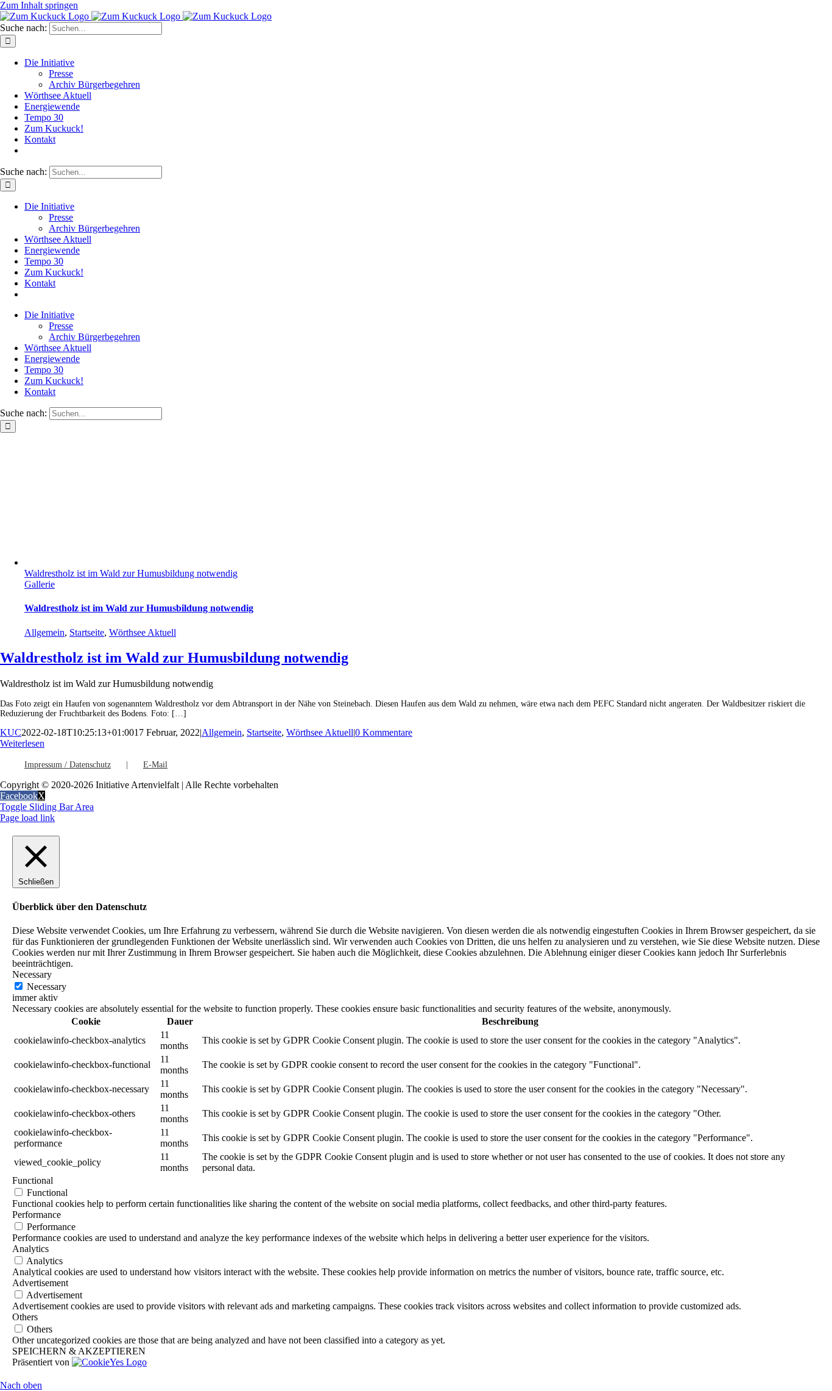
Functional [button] (32, 1180)
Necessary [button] (32, 974)
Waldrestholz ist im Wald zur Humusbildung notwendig (131, 573)
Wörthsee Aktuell (142, 632)
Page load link (27, 818)
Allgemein (44, 632)
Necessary (46, 986)
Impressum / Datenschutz (67, 764)
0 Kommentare (383, 732)
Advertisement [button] (40, 1283)
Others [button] (25, 1317)
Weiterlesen (22, 743)
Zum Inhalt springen (39, 5)
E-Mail (155, 764)
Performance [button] (36, 1214)
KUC (10, 732)
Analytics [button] (30, 1248)
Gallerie (39, 584)
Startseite (86, 632)
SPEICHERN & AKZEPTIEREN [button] (79, 1351)
